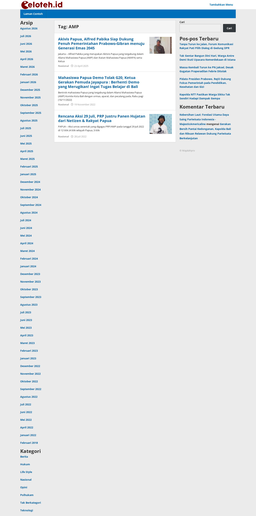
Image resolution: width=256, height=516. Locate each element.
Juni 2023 (26, 320)
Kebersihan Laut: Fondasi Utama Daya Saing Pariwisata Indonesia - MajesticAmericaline (204, 119)
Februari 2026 (29, 74)
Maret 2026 (27, 67)
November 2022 (30, 373)
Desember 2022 (30, 366)
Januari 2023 (28, 358)
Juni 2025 (26, 136)
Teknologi (26, 510)
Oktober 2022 (29, 381)
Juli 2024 (25, 220)
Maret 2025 (27, 159)
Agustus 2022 (28, 396)
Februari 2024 (29, 258)
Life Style (26, 472)
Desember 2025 (30, 90)
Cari (182, 22)
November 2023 (30, 281)
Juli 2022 (25, 404)
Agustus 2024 (28, 212)
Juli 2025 (25, 128)
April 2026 (26, 59)
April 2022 (26, 427)
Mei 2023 (26, 327)
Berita (24, 456)
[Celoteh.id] (42, 4)
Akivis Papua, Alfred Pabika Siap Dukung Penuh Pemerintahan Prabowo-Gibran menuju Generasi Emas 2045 (101, 43)
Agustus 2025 (28, 120)
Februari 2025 (29, 166)
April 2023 (26, 335)
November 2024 (30, 189)
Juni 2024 (26, 228)
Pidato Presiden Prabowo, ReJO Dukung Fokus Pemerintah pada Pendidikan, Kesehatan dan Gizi (205, 83)
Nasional (25, 479)
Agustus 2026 (28, 28)
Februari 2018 (29, 443)
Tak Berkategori (30, 502)
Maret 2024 (27, 251)
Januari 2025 (28, 174)
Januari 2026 (28, 82)
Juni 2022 (26, 412)
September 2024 (30, 205)
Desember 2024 (30, 182)
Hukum (25, 464)
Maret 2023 (27, 343)
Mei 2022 (26, 419)
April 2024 (26, 243)
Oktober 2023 (29, 289)
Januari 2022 (28, 435)
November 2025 (30, 97)
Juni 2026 (26, 43)
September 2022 (30, 389)
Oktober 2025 (29, 105)
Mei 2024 (26, 235)
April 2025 (26, 151)
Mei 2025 (26, 143)
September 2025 (30, 113)
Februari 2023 (29, 350)
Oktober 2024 (29, 197)
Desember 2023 (30, 274)
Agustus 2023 (28, 304)
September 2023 (30, 297)
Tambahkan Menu (221, 4)
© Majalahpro (187, 150)
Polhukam (27, 495)
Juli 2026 (25, 36)
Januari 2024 (28, 266)
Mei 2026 (26, 51)
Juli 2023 (25, 312)
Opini (23, 487)
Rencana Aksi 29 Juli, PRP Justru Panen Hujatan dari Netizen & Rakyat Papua (101, 118)
